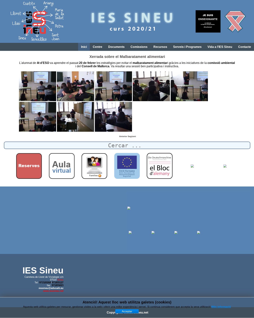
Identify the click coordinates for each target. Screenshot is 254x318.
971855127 (57, 282)
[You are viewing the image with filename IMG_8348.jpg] (37, 86)
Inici (84, 46)
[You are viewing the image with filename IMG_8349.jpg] (75, 86)
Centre (97, 46)
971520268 (45, 282)
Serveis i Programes (187, 46)
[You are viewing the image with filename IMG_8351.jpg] (151, 86)
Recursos (160, 46)
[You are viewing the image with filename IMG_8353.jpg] (37, 117)
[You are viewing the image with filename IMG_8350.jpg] (113, 86)
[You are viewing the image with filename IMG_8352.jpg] (189, 86)
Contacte (244, 46)
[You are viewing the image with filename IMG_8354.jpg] (75, 117)
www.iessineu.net (53, 290)
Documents (116, 46)
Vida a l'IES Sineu (220, 46)
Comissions (139, 46)
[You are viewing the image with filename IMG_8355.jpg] (113, 117)
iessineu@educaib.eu (51, 288)
